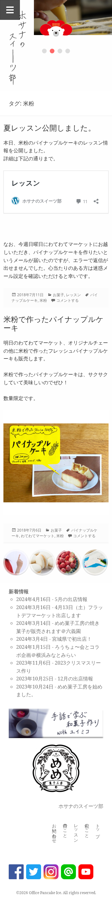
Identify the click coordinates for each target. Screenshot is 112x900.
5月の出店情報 (71, 599)
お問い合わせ (54, 831)
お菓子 (58, 294)
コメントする (67, 300)
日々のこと (65, 828)
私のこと (87, 828)
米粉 (43, 300)
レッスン (73, 294)
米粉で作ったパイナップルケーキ (53, 323)
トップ (98, 828)
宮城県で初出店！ (72, 638)
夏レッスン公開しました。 (49, 128)
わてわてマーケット (37, 535)
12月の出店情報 (75, 678)
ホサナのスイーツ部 (80, 806)
